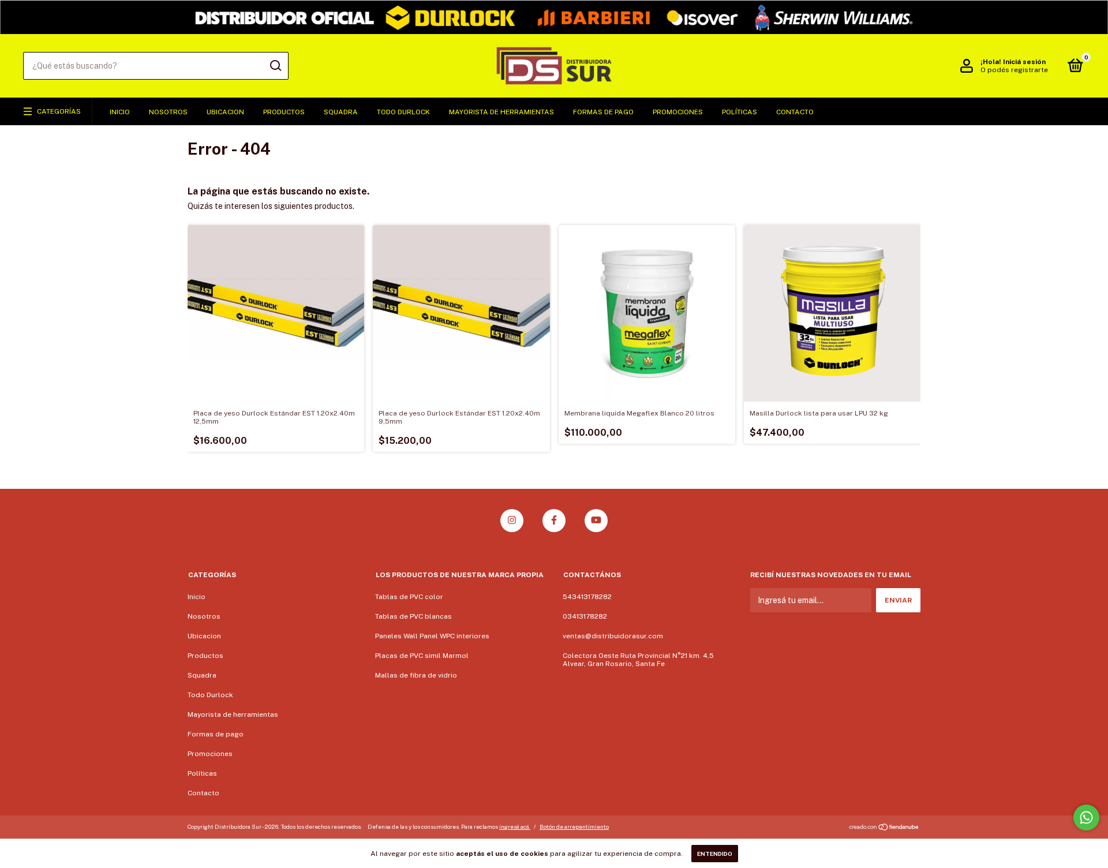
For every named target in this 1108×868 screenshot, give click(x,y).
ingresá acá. (514, 826)
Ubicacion (225, 112)
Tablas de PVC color (409, 597)
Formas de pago (603, 112)
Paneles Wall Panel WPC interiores (432, 636)
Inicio (120, 112)
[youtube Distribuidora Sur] (596, 520)
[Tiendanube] (884, 828)
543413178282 (587, 597)
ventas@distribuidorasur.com (613, 636)
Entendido (714, 853)
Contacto (795, 112)
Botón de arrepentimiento (574, 826)
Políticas (739, 112)
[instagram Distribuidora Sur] (511, 520)
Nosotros (168, 112)
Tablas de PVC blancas (413, 616)
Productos (284, 112)
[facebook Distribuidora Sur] (554, 520)
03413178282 (585, 616)
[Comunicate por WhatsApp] (1086, 817)
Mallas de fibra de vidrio (416, 675)
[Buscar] (275, 65)
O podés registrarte (1014, 70)
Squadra (341, 112)
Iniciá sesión (1024, 62)
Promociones (678, 112)
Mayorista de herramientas (501, 112)
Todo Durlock (403, 112)
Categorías (59, 111)
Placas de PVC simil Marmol (422, 656)
